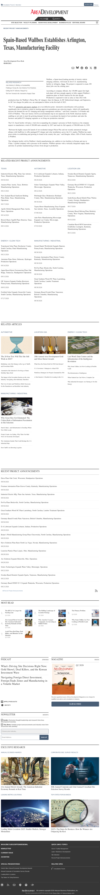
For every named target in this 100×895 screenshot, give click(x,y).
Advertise (18, 5)
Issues (97, 659)
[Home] (14, 885)
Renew (96, 5)
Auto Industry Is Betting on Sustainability (18, 85)
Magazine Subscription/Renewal (14, 844)
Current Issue (7, 853)
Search (57, 19)
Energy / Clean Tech (10, 241)
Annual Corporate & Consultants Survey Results (15, 871)
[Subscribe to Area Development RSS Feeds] (8, 885)
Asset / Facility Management (59, 848)
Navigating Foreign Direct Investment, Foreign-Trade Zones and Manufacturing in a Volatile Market (24, 680)
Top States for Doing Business (10, 877)
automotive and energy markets (26, 107)
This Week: (24, 725)
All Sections (97, 22)
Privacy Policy (56, 893)
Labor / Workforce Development (60, 851)
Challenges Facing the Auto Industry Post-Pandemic (21, 88)
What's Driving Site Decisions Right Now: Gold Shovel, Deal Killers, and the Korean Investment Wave (24, 669)
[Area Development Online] (28, 890)
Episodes (45, 659)
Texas (63, 84)
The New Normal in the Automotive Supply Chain (20, 93)
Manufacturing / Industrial (47, 241)
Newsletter (6, 849)
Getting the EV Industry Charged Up (16, 91)
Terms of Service (67, 893)
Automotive (40, 169)
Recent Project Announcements (15, 28)
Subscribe (89, 4)
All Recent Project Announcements (12, 590)
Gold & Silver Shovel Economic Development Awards (16, 868)
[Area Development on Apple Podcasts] (20, 885)
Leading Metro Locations (8, 874)
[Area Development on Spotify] (26, 885)
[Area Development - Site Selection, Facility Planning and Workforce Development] (50, 12)
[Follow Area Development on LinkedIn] (2, 885)
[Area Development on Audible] (32, 885)
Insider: (22, 721)
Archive (46, 715)
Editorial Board (78, 22)
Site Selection (55, 855)
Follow (43, 19)
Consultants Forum (8, 5)
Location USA (74, 169)
